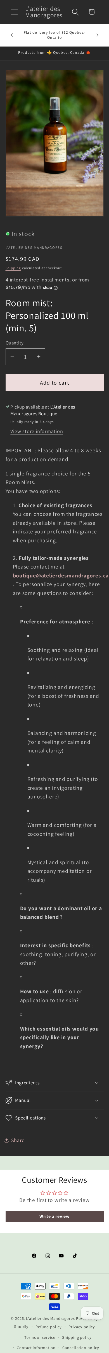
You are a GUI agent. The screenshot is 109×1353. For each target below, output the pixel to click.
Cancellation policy (80, 1347)
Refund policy (48, 1326)
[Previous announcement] (12, 35)
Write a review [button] (54, 1216)
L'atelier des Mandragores (50, 1318)
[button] (14, 12)
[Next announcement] (97, 35)
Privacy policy (81, 1326)
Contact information (36, 1347)
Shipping (13, 268)
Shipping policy (77, 1337)
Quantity (15, 343)
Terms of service (39, 1337)
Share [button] (18, 1140)
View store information (36, 431)
